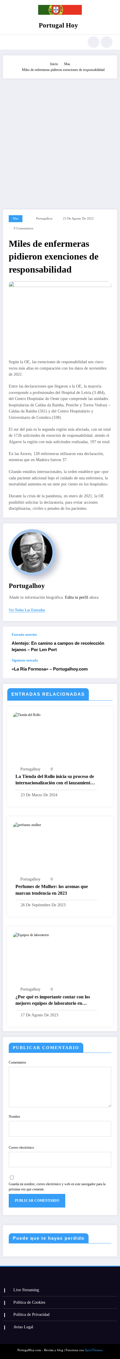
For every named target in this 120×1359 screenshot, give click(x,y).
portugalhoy (44, 218)
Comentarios (17, 1062)
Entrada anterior (24, 635)
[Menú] (10, 42)
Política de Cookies (29, 1302)
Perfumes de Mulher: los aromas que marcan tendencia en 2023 (51, 889)
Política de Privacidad (31, 1314)
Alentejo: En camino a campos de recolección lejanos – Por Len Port (58, 646)
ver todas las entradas (27, 610)
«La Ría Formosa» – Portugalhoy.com (50, 668)
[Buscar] (93, 42)
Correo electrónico (21, 1148)
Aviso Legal (23, 1327)
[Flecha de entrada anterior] (106, 642)
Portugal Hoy (58, 25)
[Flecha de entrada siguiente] (106, 668)
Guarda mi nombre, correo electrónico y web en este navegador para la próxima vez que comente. (57, 1186)
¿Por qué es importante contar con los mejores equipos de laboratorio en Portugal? (52, 1000)
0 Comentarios (23, 228)
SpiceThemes (94, 1350)
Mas (15, 218)
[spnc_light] (106, 42)
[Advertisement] (60, 141)
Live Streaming (26, 1290)
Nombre (14, 1117)
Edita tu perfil (76, 597)
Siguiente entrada (25, 660)
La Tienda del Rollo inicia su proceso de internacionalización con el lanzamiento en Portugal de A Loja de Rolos (54, 780)
